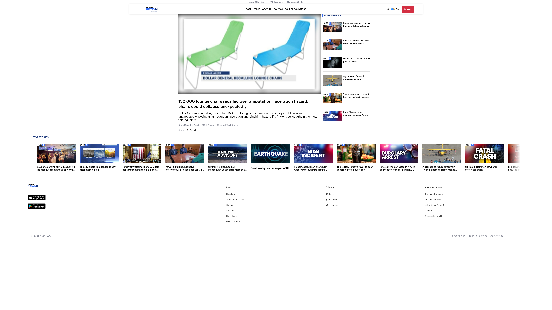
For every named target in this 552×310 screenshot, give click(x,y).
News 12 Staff (184, 125)
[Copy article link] (195, 130)
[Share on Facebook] (187, 130)
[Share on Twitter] (191, 130)
